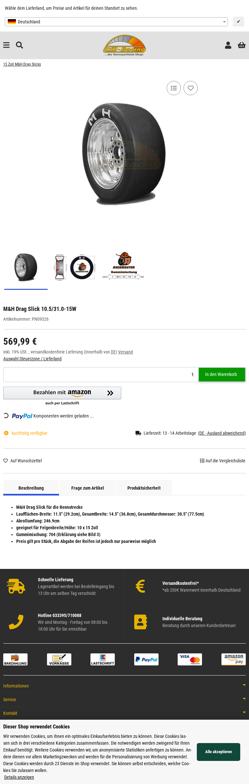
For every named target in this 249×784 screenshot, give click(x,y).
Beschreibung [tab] (31, 488)
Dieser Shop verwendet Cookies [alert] (36, 727)
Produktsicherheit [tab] (143, 488)
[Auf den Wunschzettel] (191, 88)
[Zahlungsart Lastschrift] (102, 659)
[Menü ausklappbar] (6, 45)
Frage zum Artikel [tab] (87, 488)
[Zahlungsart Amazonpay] (233, 659)
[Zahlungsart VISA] (190, 659)
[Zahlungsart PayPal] (146, 659)
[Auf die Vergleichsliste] (174, 88)
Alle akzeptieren (218, 751)
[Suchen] (19, 45)
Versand (125, 351)
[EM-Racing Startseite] (124, 44)
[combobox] (116, 21)
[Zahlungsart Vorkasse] (59, 659)
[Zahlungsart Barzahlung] (15, 659)
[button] (228, 45)
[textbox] (116, 22)
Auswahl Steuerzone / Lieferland (32, 358)
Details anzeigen (19, 777)
